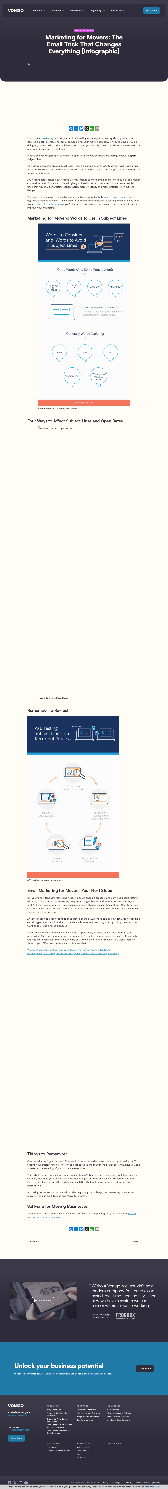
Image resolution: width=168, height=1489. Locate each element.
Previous (34, 1241)
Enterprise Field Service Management (57, 1420)
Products (53, 1406)
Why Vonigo (54, 1443)
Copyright (116, 1483)
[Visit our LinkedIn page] (20, 1482)
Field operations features (88, 1413)
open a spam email (115, 197)
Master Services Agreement (148, 1483)
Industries (114, 1406)
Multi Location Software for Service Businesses (59, 1426)
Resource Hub (83, 1447)
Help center (82, 1458)
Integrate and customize (88, 1417)
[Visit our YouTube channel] (26, 1482)
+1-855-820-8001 (18, 1430)
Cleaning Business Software (119, 1413)
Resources (83, 1443)
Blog (78, 1454)
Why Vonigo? (52, 1447)
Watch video (44, 1300)
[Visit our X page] (15, 1482)
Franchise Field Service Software (57, 1414)
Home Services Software (118, 1417)
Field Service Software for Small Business (58, 1432)
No (157, 1486)
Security (128, 1483)
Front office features (86, 1410)
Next (135, 1241)
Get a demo (152, 10)
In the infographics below (49, 204)
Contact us (114, 1443)
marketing (47, 138)
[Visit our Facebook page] (9, 1482)
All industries (113, 1410)
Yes (153, 1486)
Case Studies (82, 1451)
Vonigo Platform (54, 1410)
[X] (86, 128)
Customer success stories (58, 1451)
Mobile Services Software (118, 1420)
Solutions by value (85, 1420)
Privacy (105, 1483)
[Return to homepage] (16, 10)
